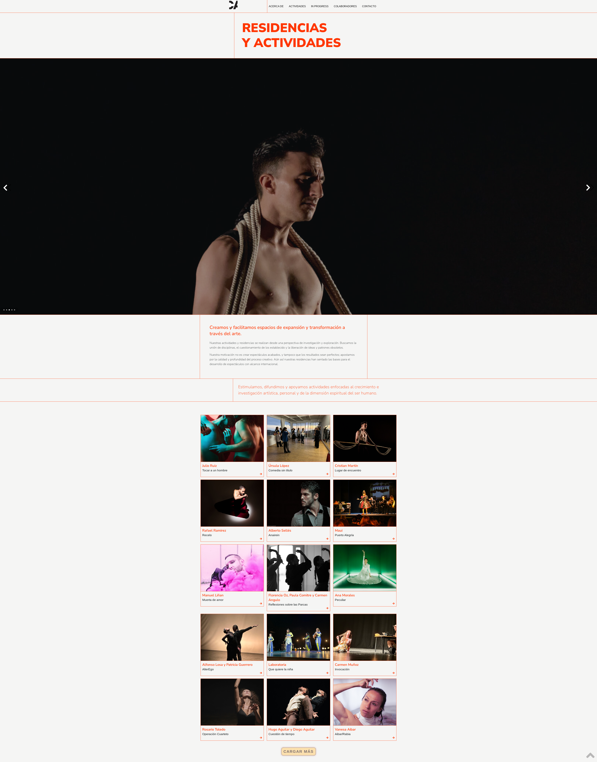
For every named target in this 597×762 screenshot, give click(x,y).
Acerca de (276, 6)
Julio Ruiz (209, 743)
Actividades (297, 6)
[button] (589, 326)
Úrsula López (278, 743)
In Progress (320, 6)
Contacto (369, 6)
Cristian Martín (298, 320)
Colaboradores (345, 6)
